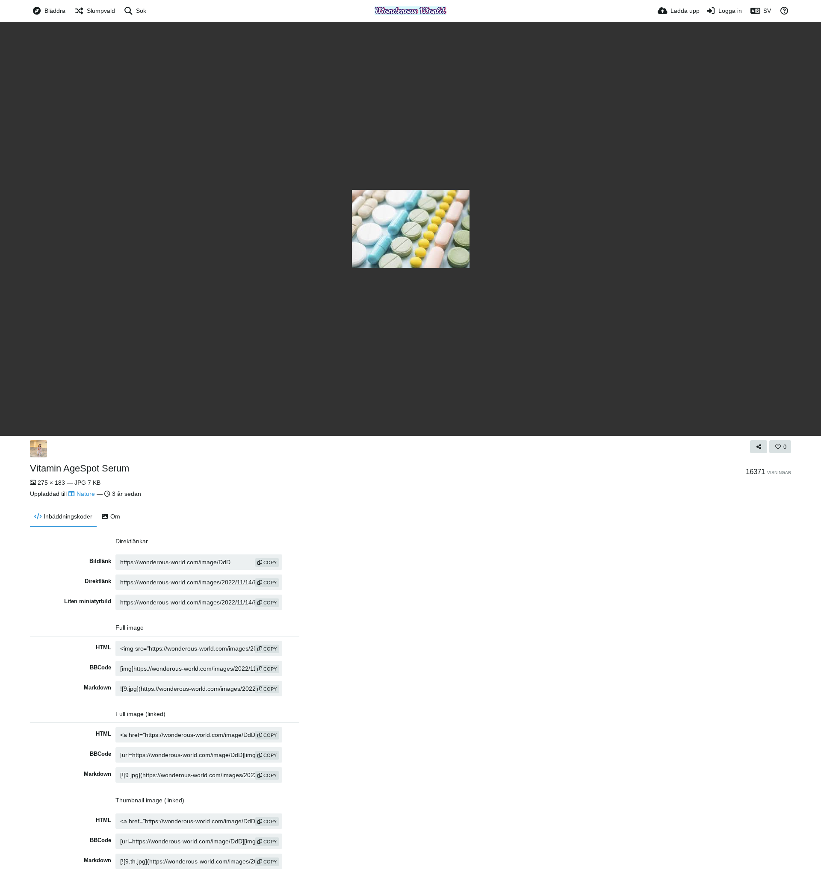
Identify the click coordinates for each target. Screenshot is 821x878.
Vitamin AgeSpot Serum (79, 468)
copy (269, 562)
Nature (86, 493)
